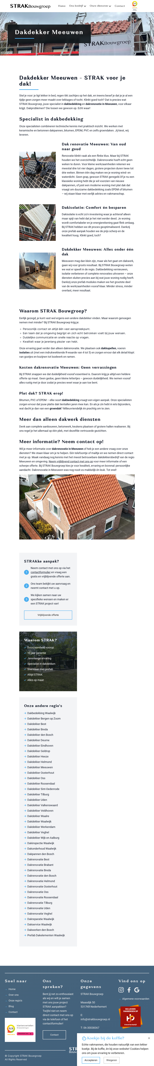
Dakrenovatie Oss (37, 892)
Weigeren (111, 1060)
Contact (120, 6)
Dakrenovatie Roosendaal (42, 897)
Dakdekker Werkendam (41, 826)
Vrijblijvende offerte (48, 615)
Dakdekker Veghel (38, 832)
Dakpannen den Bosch (40, 854)
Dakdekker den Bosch (40, 734)
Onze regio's (13, 1000)
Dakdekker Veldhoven (40, 810)
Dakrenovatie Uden (38, 908)
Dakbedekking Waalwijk (41, 713)
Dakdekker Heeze (38, 756)
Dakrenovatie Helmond (41, 881)
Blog (9, 1006)
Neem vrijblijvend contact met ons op (71, 461)
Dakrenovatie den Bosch (41, 875)
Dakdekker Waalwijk (39, 821)
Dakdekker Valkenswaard (42, 805)
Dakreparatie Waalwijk (40, 919)
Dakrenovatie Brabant (40, 864)
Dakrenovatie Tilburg (39, 902)
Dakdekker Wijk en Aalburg (43, 837)
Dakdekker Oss (36, 778)
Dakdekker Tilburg (38, 794)
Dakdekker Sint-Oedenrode (43, 789)
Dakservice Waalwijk (39, 924)
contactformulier (41, 572)
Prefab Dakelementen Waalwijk (46, 935)
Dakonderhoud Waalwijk (41, 848)
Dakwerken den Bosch (40, 929)
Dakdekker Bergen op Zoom (44, 718)
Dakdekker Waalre (38, 816)
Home (62, 6)
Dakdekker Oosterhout (40, 772)
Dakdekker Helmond (39, 761)
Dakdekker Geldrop (38, 751)
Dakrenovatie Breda (39, 870)
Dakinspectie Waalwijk (40, 843)
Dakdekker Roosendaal (41, 783)
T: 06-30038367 (90, 1027)
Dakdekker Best (36, 724)
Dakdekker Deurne (38, 740)
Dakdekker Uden (37, 799)
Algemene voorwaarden (134, 998)
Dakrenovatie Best (38, 859)
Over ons (12, 994)
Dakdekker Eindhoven (40, 745)
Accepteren (91, 1060)
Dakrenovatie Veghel (39, 913)
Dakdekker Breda (37, 729)
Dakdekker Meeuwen (40, 767)
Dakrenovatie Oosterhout (42, 886)
